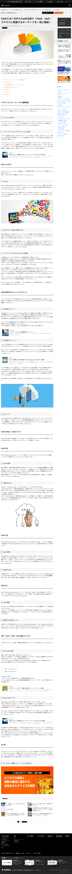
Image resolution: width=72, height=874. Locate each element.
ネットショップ (62, 119)
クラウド (60, 117)
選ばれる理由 (3, 839)
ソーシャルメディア (63, 125)
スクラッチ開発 (30, 836)
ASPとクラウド (8, 82)
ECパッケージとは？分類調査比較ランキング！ (22, 332)
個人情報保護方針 (19, 870)
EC (68, 98)
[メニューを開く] (69, 5)
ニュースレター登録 (59, 12)
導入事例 (67, 836)
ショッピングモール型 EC (19, 839)
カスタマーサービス (63, 124)
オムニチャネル (62, 100)
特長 (15, 838)
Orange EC (63, 102)
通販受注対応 (16, 840)
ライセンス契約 (40, 836)
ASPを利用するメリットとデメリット (14, 84)
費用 (2, 847)
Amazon (60, 105)
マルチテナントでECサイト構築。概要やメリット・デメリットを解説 (26, 688)
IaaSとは (7, 92)
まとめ (6, 94)
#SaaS (29, 25)
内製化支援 (50, 836)
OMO (63, 127)
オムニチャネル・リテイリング (64, 94)
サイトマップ (28, 853)
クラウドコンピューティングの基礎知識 (15, 80)
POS (59, 135)
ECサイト (60, 90)
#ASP (20, 25)
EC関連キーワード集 (20, 853)
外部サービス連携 (4, 844)
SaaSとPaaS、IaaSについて (12, 87)
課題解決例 (3, 841)
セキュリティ (61, 132)
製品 (15, 836)
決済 (66, 120)
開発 (64, 122)
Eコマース (67, 90)
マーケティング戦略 (63, 112)
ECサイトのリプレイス (5, 840)
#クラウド (33, 25)
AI (58, 102)
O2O (69, 100)
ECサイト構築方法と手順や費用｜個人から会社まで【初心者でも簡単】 (27, 359)
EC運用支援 (16, 841)
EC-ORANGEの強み (5, 836)
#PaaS (26, 25)
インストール (61, 137)
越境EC (60, 96)
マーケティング (62, 98)
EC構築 (67, 130)
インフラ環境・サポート (6, 845)
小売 (59, 91)
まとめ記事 (61, 129)
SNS (69, 102)
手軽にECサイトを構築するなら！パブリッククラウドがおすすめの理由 (27, 154)
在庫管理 (60, 120)
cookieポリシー (38, 870)
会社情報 (14, 870)
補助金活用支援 (59, 836)
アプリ (60, 122)
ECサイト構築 (61, 110)
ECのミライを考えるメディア (16, 9)
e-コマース (61, 130)
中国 (59, 127)
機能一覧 (3, 843)
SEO (63, 135)
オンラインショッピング (64, 107)
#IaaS (23, 25)
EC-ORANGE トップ (5, 9)
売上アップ (67, 134)
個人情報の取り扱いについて (29, 870)
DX (68, 119)
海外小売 (64, 113)
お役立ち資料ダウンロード (48, 12)
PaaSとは (7, 89)
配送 (59, 113)
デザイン (60, 134)
